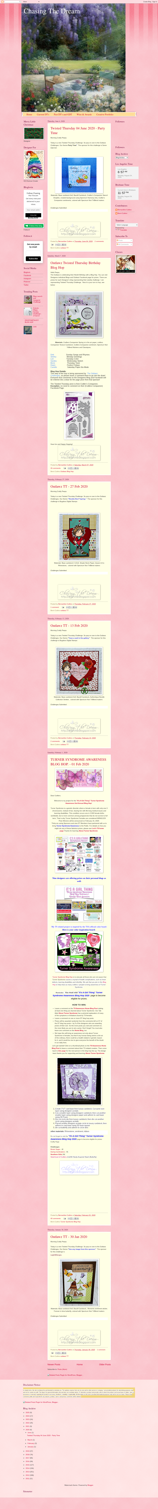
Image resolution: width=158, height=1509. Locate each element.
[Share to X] (61, 245)
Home (29, 114)
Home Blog (79, 1030)
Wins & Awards (84, 114)
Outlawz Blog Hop (67, 471)
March (30, 1440)
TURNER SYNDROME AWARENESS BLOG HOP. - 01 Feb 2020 (78, 761)
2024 (28, 1416)
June (30, 1432)
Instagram (27, 278)
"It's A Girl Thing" (84, 801)
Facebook (27, 275)
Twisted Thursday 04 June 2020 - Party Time (43, 1435)
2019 (28, 1451)
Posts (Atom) (62, 1369)
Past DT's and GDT (63, 114)
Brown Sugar (55, 1149)
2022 (28, 1423)
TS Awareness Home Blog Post (85, 1008)
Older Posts (105, 1364)
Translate (123, 230)
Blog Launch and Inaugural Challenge (37, 299)
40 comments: (56, 1218)
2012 (28, 1475)
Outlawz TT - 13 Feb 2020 (69, 625)
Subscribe (33, 259)
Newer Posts (54, 1364)
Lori (52, 359)
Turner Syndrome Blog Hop (70, 1222)
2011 (28, 1478)
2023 (28, 1419)
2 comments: (99, 241)
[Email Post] (52, 244)
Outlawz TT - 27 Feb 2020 (69, 486)
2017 (28, 1458)
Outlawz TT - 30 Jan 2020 (69, 1236)
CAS (34, 327)
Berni (53, 363)
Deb (52, 355)
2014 (28, 1468)
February (31, 1443)
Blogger (90, 1485)
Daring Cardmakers (58, 1152)
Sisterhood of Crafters (59, 1157)
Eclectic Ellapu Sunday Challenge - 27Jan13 (37, 312)
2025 (28, 1412)
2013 (28, 1472)
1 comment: (55, 607)
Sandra (54, 361)
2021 (28, 1426)
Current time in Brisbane (127, 190)
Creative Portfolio (104, 114)
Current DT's (43, 114)
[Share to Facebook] (63, 245)
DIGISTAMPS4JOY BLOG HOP (32, 321)
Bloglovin (27, 272)
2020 (28, 1430)
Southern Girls (56, 1154)
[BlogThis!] (58, 245)
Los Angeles (122, 169)
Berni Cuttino (122, 213)
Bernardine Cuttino (125, 210)
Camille (54, 367)
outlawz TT (64, 248)
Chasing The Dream (52, 10)
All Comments (123, 244)
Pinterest (27, 282)
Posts (120, 240)
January (31, 1447)
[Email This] (56, 245)
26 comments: (56, 468)
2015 (28, 1465)
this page (62, 1051)
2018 (28, 1454)
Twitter (26, 285)
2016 (28, 1461)
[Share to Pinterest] (65, 245)
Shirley (53, 357)
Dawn (53, 365)
